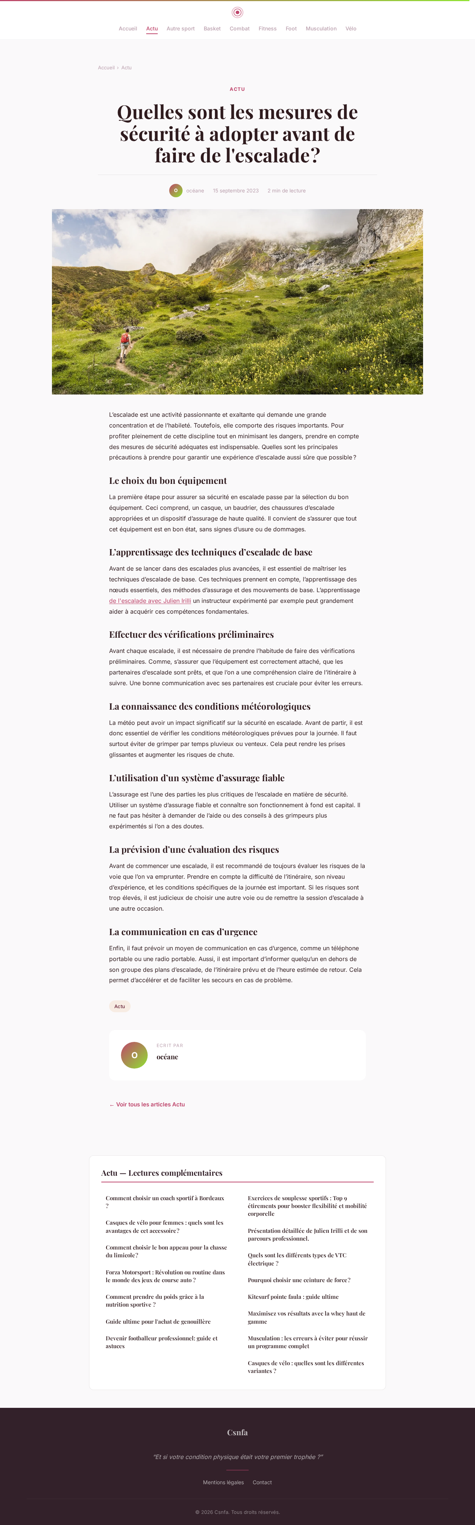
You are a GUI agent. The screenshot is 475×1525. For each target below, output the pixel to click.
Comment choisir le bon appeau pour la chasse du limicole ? (166, 1251)
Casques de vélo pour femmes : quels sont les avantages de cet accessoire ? (164, 1226)
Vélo (351, 28)
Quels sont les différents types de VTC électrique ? (297, 1259)
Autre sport (181, 28)
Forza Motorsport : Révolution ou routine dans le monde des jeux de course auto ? (165, 1276)
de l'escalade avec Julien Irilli (150, 600)
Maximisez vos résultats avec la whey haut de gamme (307, 1317)
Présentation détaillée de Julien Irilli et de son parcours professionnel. (307, 1234)
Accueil (128, 28)
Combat (240, 28)
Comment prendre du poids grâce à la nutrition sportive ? (155, 1300)
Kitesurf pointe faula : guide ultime (293, 1296)
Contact (262, 1482)
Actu (152, 28)
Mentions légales (223, 1482)
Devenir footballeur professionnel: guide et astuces (161, 1342)
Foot (291, 28)
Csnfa (237, 1432)
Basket (212, 28)
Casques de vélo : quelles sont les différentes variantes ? (306, 1366)
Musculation (321, 28)
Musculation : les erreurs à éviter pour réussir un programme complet (308, 1342)
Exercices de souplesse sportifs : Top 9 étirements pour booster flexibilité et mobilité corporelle (307, 1206)
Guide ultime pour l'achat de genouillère (158, 1321)
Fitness (268, 28)
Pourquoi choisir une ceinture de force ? (299, 1280)
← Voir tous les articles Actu (147, 1104)
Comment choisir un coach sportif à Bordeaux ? (165, 1201)
